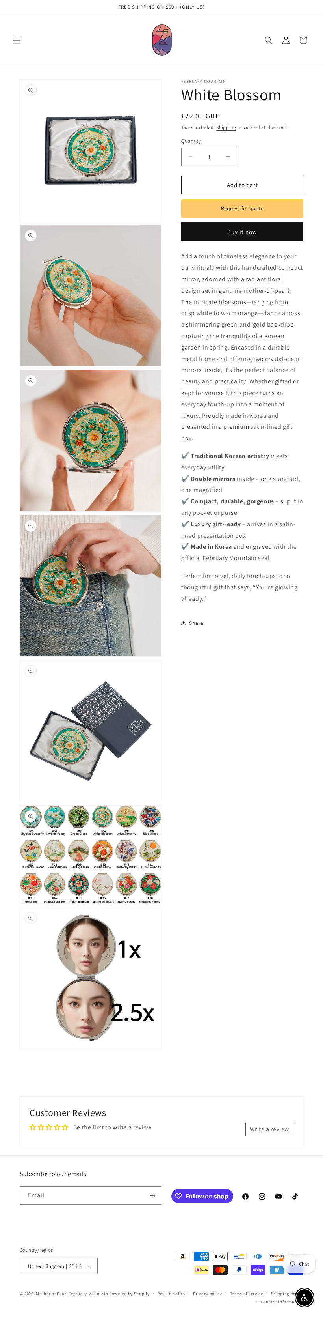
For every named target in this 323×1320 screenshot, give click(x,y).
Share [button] (196, 622)
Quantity (191, 141)
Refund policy (171, 1293)
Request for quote (242, 208)
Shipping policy (287, 1293)
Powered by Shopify (129, 1293)
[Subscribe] (152, 1195)
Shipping (226, 127)
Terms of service (246, 1293)
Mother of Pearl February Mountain (72, 1293)
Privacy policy (207, 1293)
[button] (16, 40)
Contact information (282, 1302)
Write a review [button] (269, 1129)
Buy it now (242, 232)
